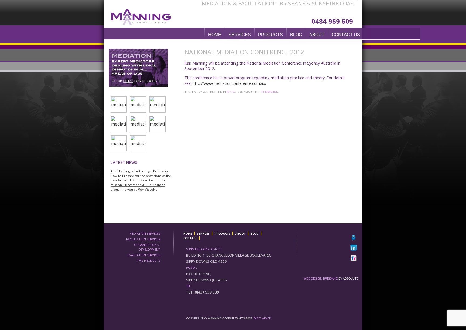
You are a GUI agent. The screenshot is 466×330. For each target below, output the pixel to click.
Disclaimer (262, 318)
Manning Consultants (144, 16)
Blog (296, 34)
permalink (269, 91)
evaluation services (144, 255)
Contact (190, 238)
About (316, 34)
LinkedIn (354, 248)
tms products (148, 260)
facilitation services (143, 239)
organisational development (147, 247)
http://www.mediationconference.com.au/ (229, 83)
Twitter (354, 239)
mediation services (144, 233)
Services (239, 34)
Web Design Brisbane (321, 278)
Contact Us (346, 34)
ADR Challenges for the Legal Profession (140, 171)
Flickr (354, 257)
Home (214, 34)
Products (270, 34)
